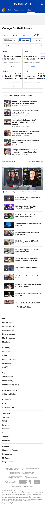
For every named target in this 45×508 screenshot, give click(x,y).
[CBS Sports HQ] (32, 468)
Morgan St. (29, 76)
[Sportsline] (31, 477)
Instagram (6, 425)
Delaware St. (30, 56)
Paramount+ (7, 363)
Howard (8, 78)
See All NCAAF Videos (22, 307)
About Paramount (9, 359)
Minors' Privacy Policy (10, 384)
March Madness (8, 338)
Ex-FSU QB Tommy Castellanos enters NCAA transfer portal (24, 102)
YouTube (5, 417)
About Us (6, 351)
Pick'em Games (8, 322)
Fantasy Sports (8, 326)
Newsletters (7, 454)
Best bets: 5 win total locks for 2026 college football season (26, 112)
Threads (5, 437)
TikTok (4, 421)
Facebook (6, 429)
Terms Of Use (7, 377)
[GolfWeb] (28, 486)
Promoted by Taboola (34, 161)
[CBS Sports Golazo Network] (22, 473)
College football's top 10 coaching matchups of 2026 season (25, 132)
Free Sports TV (8, 330)
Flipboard (6, 440)
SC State (10, 59)
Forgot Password (8, 462)
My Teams (6, 458)
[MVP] (37, 481)
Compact (38, 40)
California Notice (9, 394)
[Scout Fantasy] (17, 486)
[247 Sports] (15, 477)
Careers (5, 355)
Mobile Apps (7, 342)
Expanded (25, 40)
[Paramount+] (10, 481)
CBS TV (5, 367)
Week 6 (6, 35)
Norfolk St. (30, 59)
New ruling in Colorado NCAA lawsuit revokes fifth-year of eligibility (24, 122)
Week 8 (25, 35)
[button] (3, 3)
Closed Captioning (9, 390)
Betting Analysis (8, 334)
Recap (12, 66)
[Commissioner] (25, 481)
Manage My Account (10, 450)
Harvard (7, 76)
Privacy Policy (7, 381)
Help (4, 404)
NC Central (29, 78)
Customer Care (8, 407)
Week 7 (15, 35)
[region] (22, 178)
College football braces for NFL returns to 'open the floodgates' (24, 151)
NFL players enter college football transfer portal (25, 141)
